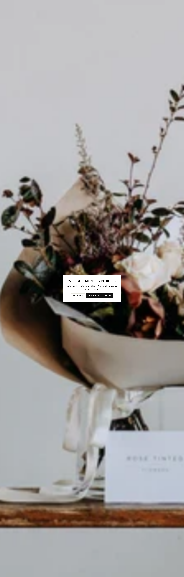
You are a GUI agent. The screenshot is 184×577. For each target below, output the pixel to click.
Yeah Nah (78, 295)
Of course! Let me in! (99, 295)
